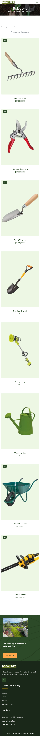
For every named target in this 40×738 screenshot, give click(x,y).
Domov (4, 693)
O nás (4, 697)
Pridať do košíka (19, 104)
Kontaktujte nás (7, 704)
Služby (4, 700)
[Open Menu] (37, 2)
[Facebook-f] (4, 680)
